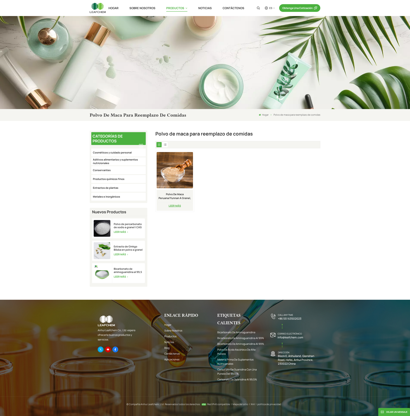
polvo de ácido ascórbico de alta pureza (236, 352)
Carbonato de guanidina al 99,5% (237, 379)
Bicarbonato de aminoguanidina (236, 332)
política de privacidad (269, 404)
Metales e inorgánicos (106, 196)
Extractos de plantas (105, 188)
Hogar (113, 8)
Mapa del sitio (240, 404)
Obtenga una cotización (297, 8)
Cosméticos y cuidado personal (112, 152)
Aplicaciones (171, 359)
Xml (253, 404)
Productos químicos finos (108, 179)
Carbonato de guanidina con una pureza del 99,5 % (237, 371)
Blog (166, 348)
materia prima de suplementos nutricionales (235, 361)
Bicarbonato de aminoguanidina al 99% (240, 338)
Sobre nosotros (142, 8)
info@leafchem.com (290, 337)
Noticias (205, 8)
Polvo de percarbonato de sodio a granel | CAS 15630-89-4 (128, 225)
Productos (175, 8)
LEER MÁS (120, 232)
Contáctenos (233, 8)
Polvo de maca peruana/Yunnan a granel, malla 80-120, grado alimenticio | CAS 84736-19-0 (175, 196)
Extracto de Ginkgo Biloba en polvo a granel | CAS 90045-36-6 (128, 248)
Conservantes (102, 170)
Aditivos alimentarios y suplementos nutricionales (115, 161)
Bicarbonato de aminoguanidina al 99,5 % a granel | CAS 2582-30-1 (128, 270)
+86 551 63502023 (289, 318)
